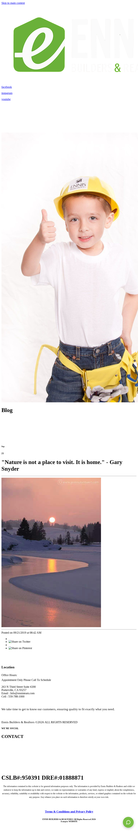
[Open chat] (128, 822)
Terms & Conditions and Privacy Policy (69, 811)
